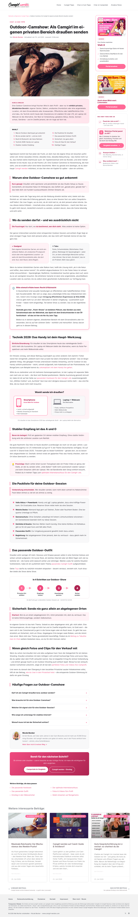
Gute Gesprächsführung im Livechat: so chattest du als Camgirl (108, 846)
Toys (17, 569)
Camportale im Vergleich (36, 769)
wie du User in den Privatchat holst (40, 672)
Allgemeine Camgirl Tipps (22, 16)
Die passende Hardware (21, 788)
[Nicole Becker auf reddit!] (129, 913)
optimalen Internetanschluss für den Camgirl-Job (61, 473)
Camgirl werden (21, 168)
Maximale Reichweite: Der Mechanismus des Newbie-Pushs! (27, 845)
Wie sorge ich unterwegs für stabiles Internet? (31, 715)
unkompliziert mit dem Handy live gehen (55, 367)
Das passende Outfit (20, 791)
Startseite (11, 16)
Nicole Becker (18, 37)
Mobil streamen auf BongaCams (66, 795)
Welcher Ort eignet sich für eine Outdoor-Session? (33, 708)
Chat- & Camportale (101, 5)
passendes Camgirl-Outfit (62, 564)
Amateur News (116, 5)
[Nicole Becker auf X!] (125, 913)
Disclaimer (41, 899)
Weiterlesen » (16, 873)
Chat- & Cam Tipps (84, 5)
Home (59, 5)
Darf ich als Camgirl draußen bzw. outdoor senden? (33, 693)
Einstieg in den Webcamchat (23, 795)
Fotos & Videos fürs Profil (63, 791)
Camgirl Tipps (69, 5)
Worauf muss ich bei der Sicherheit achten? (30, 722)
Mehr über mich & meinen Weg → (34, 744)
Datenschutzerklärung (25, 899)
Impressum (64, 899)
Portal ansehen (111, 66)
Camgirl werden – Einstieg (62, 769)
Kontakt (52, 899)
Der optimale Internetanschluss (65, 788)
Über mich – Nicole (79, 899)
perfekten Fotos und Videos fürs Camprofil (69, 665)
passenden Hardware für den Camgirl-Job (54, 378)
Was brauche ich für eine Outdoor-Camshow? (31, 700)
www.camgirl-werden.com (38, 904)
